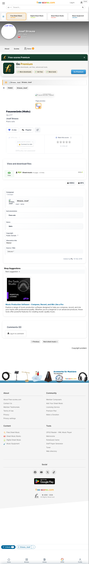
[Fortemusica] (37, 496)
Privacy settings (9, 418)
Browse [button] (26, 562)
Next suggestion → (12, 272)
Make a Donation (52, 415)
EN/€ (85, 1)
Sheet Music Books (13, 436)
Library (44, 562)
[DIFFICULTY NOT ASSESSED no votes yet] (44, 95)
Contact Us (7, 403)
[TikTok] (53, 472)
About (7, 49)
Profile (80, 562)
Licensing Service (53, 407)
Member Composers (54, 399)
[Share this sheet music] (37, 129)
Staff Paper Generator (54, 444)
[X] (47, 472)
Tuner (48, 447)
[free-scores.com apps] (3, 16)
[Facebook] (35, 472)
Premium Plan (51, 411)
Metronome (50, 436)
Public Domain (12, 235)
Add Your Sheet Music (54, 403)
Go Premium (78, 72)
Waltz (11, 226)
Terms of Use (8, 411)
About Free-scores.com (12, 399)
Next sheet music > (50, 342)
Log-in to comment (16, 334)
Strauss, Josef (22, 88)
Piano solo (12, 215)
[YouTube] (41, 472)
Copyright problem (79, 348)
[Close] (84, 57)
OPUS (62, 562)
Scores (16, 49)
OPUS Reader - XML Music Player (59, 432)
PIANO (10, 88)
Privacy (6, 415)
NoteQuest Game (52, 440)
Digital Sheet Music (13, 440)
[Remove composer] (33, 547)
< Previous (35, 342)
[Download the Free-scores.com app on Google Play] (44, 481)
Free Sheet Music (13, 432)
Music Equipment (12, 444)
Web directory (51, 451)
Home (9, 562)
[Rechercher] (83, 7)
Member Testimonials (11, 407)
